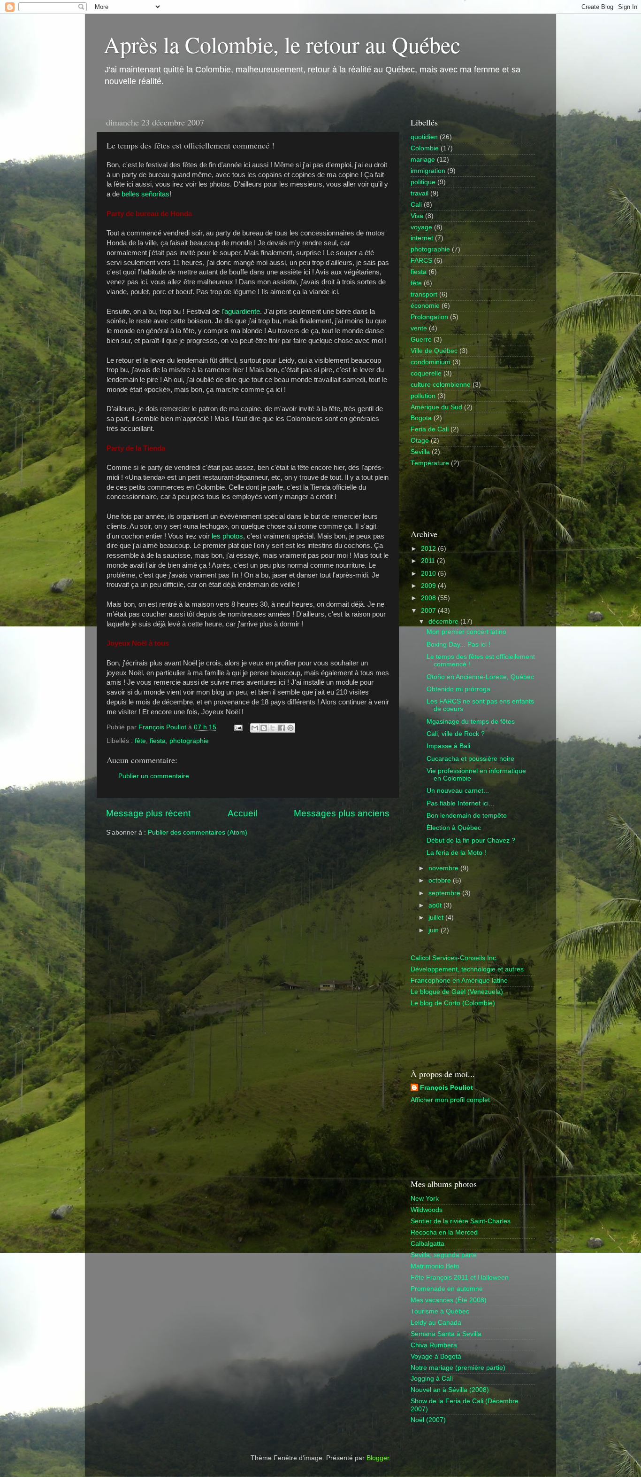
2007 (429, 610)
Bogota (421, 418)
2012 (429, 548)
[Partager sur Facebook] (281, 728)
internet (422, 238)
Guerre (421, 339)
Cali (416, 204)
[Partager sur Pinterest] (290, 728)
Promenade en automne (447, 1288)
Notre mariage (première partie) (458, 1367)
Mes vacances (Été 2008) (449, 1300)
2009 (429, 585)
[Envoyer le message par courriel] (237, 727)
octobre (440, 880)
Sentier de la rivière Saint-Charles (461, 1221)
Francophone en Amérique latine (459, 980)
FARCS (421, 260)
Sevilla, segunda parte (444, 1254)
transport (424, 294)
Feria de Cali (430, 429)
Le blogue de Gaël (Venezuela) (457, 991)
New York (425, 1198)
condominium (430, 362)
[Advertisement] (465, 497)
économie (425, 305)
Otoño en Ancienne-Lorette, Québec (480, 676)
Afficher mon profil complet (450, 1099)
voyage (421, 227)
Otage (420, 440)
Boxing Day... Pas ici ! (458, 644)
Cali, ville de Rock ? (456, 733)
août (435, 905)
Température (430, 463)
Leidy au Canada (436, 1322)
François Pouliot (446, 1087)
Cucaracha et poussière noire (470, 758)
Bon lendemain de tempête (467, 815)
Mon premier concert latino (466, 631)
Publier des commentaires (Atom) (197, 832)
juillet (436, 917)
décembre (444, 621)
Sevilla (420, 451)
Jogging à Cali (432, 1378)
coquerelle (426, 373)
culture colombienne (441, 384)
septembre (445, 893)
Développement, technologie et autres (467, 969)
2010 (429, 573)
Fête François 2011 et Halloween (460, 1277)
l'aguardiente (240, 311)
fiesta (158, 740)
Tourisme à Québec (440, 1311)
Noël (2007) (428, 1419)
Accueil (242, 813)
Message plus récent (148, 813)
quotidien (424, 137)
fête (140, 740)
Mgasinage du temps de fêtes (471, 721)
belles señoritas (145, 194)
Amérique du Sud (436, 407)
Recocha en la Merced (444, 1232)
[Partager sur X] (272, 728)
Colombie (425, 148)
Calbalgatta (427, 1243)
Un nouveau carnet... (458, 790)
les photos (227, 536)
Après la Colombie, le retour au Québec (282, 44)
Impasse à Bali (448, 746)
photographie (189, 740)
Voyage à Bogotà (436, 1356)
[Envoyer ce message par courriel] (254, 728)
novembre (444, 868)
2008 (429, 598)
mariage (423, 159)
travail (419, 193)
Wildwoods (427, 1209)
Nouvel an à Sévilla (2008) (450, 1389)
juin (434, 930)
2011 (429, 560)
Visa (417, 215)
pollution (423, 395)
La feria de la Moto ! (456, 852)
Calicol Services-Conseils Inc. (454, 957)
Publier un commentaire (153, 776)
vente (419, 328)
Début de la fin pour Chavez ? (471, 840)
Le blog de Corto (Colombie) (453, 1003)
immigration (428, 170)
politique (423, 182)
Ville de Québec (434, 350)
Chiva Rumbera (434, 1345)
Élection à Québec (454, 827)
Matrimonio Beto (435, 1266)
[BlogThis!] (263, 728)
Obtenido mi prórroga (458, 689)
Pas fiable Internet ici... (460, 803)
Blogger (377, 1457)
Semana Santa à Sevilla (446, 1333)
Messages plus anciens (341, 813)
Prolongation (429, 316)
